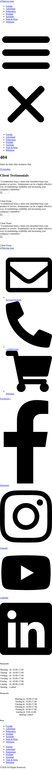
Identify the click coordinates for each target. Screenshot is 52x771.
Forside (9, 6)
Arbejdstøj (10, 9)
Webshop (10, 22)
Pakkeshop (11, 11)
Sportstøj (10, 16)
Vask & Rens (12, 19)
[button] (26, 78)
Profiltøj (9, 14)
